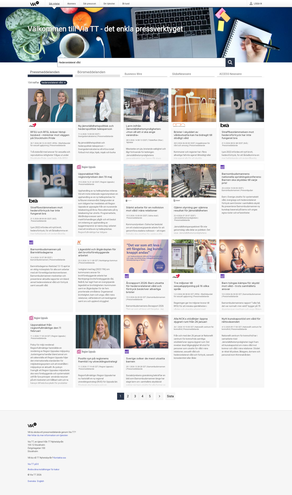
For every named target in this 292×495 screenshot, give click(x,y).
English (40, 481)
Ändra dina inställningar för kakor (43, 469)
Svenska (32, 481)
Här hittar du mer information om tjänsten (48, 435)
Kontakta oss (60, 457)
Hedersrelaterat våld (52, 82)
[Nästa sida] (159, 396)
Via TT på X (33, 464)
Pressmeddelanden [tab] (45, 72)
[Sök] (230, 62)
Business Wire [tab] (133, 73)
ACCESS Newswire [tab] (230, 73)
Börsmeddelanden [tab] (91, 72)
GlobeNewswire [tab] (181, 73)
